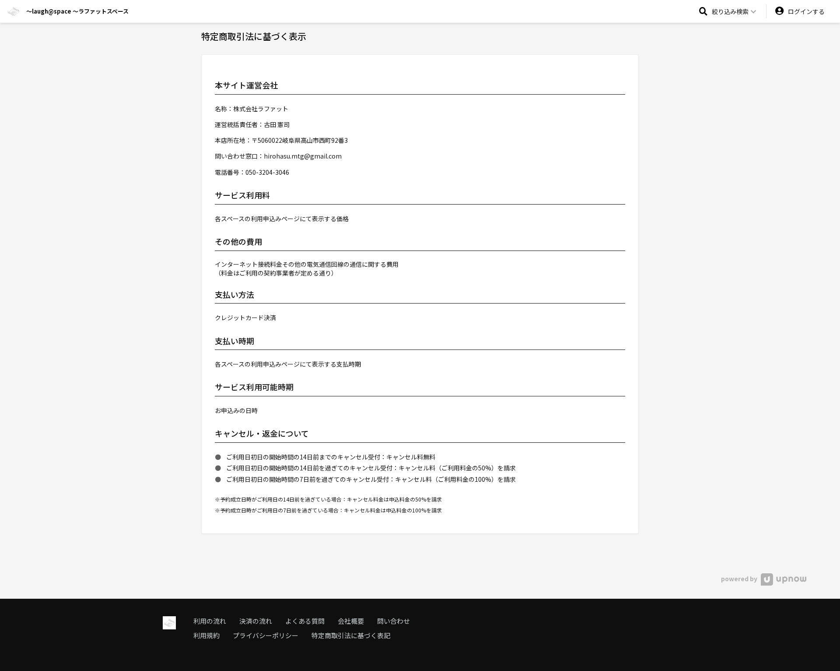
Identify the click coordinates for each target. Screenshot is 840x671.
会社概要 (351, 620)
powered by (740, 578)
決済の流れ (255, 620)
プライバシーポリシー (265, 635)
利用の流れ (209, 620)
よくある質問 (305, 620)
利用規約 (206, 635)
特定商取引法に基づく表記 (351, 635)
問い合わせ (393, 620)
